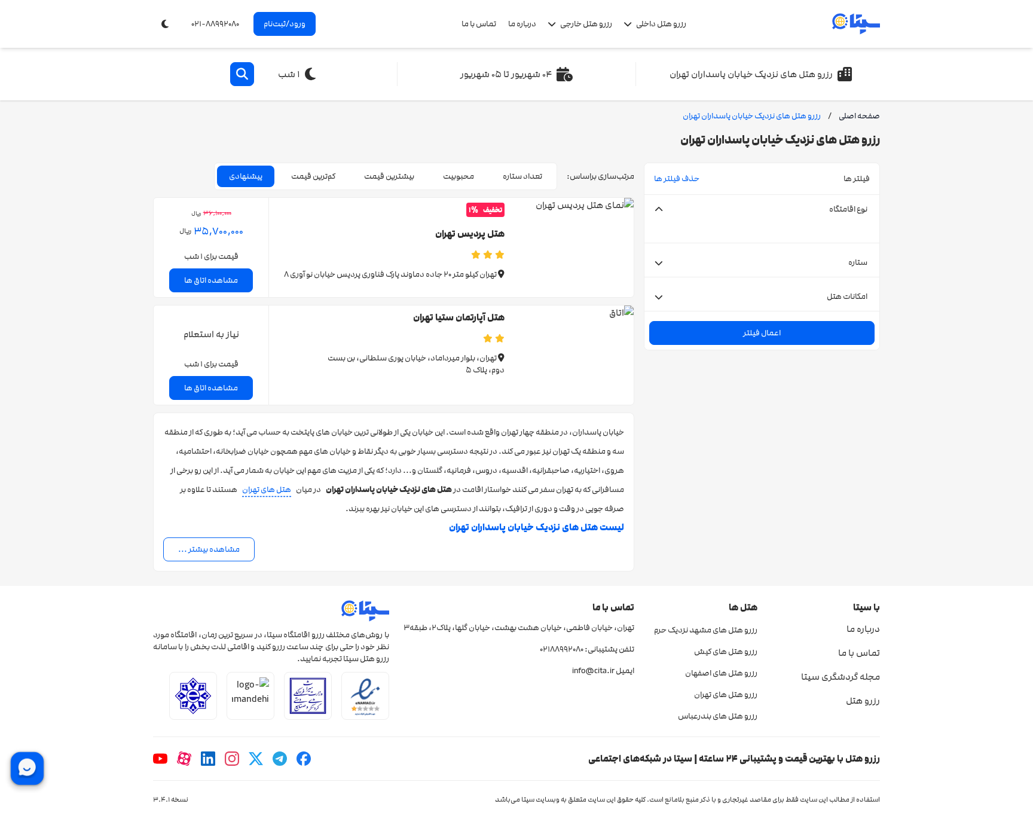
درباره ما (522, 24)
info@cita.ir (593, 671)
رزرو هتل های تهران (725, 695)
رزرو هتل (863, 700)
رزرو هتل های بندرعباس (717, 716)
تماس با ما (479, 24)
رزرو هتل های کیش (725, 652)
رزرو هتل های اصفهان (721, 673)
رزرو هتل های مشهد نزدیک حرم (705, 630)
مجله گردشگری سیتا (840, 676)
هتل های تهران (266, 490)
